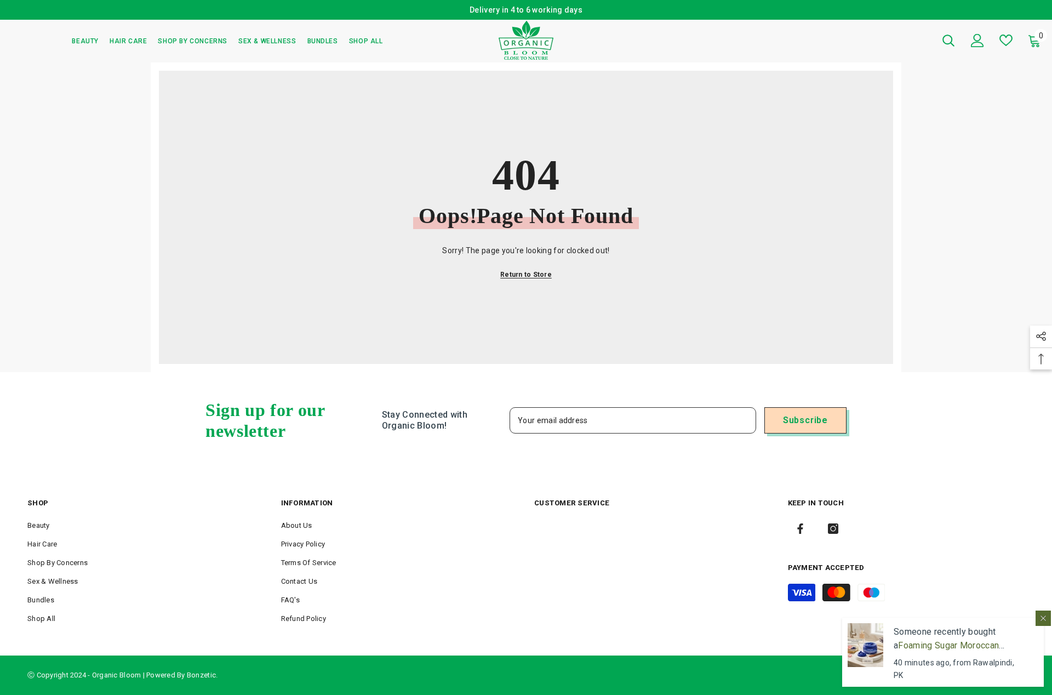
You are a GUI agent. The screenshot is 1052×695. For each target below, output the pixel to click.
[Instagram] (833, 528)
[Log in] (977, 40)
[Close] (1043, 618)
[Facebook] (800, 528)
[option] (675, 10)
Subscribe (805, 420)
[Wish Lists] (1006, 40)
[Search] (948, 40)
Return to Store (526, 274)
